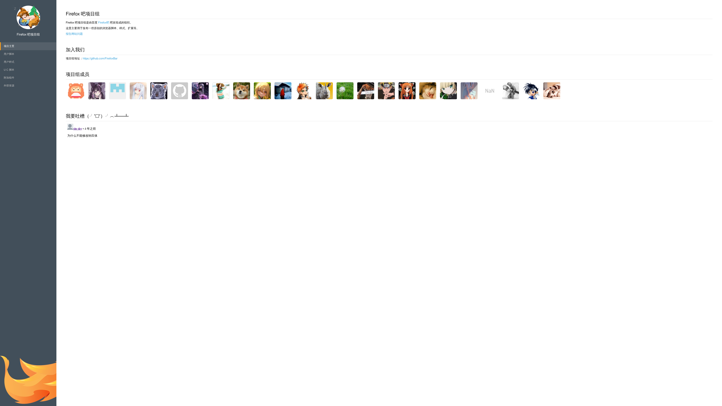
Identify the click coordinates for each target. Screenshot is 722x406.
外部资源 (9, 85)
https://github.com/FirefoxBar (100, 58)
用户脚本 (9, 54)
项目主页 (9, 46)
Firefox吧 (103, 22)
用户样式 (9, 62)
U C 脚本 (9, 70)
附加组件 (9, 78)
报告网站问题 (74, 34)
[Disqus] (389, 169)
